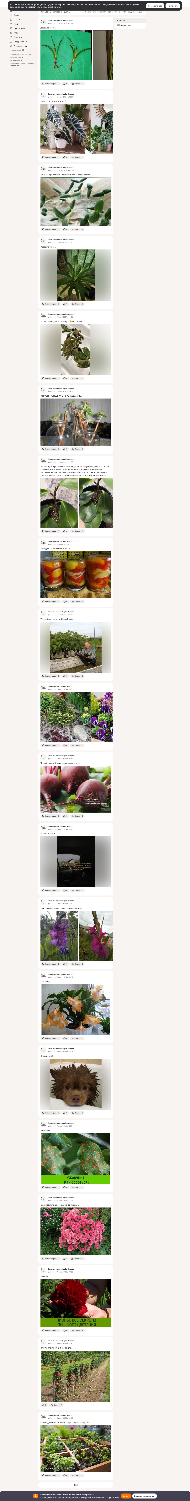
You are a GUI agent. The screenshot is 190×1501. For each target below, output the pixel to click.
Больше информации (51, 7)
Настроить (173, 6)
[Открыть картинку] (66, 55)
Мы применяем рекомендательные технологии (22, 63)
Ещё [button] (19, 58)
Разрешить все (155, 6)
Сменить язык (15, 50)
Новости (13, 58)
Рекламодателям (17, 54)
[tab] (88, 11)
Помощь (28, 54)
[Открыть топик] (76, 27)
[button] (50, 83)
